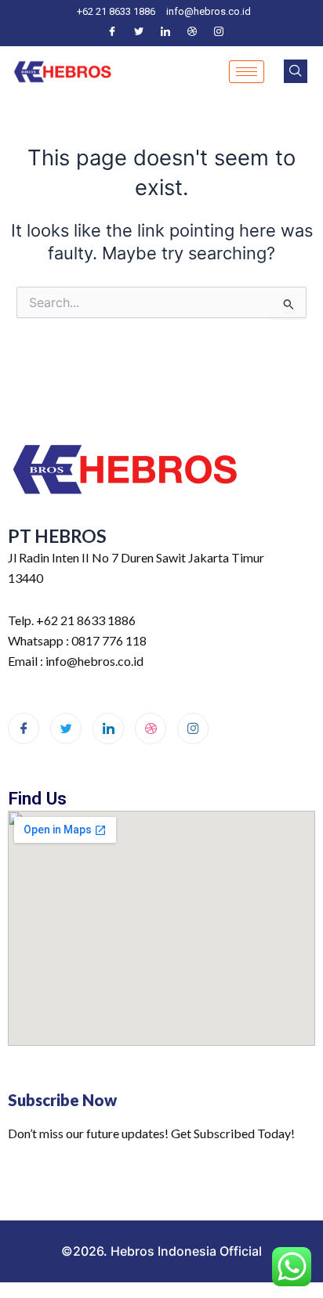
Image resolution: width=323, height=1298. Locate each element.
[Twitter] (139, 31)
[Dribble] (192, 31)
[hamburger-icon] (246, 71)
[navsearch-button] (295, 71)
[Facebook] (112, 31)
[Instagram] (218, 31)
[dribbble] (150, 728)
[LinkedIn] (165, 31)
